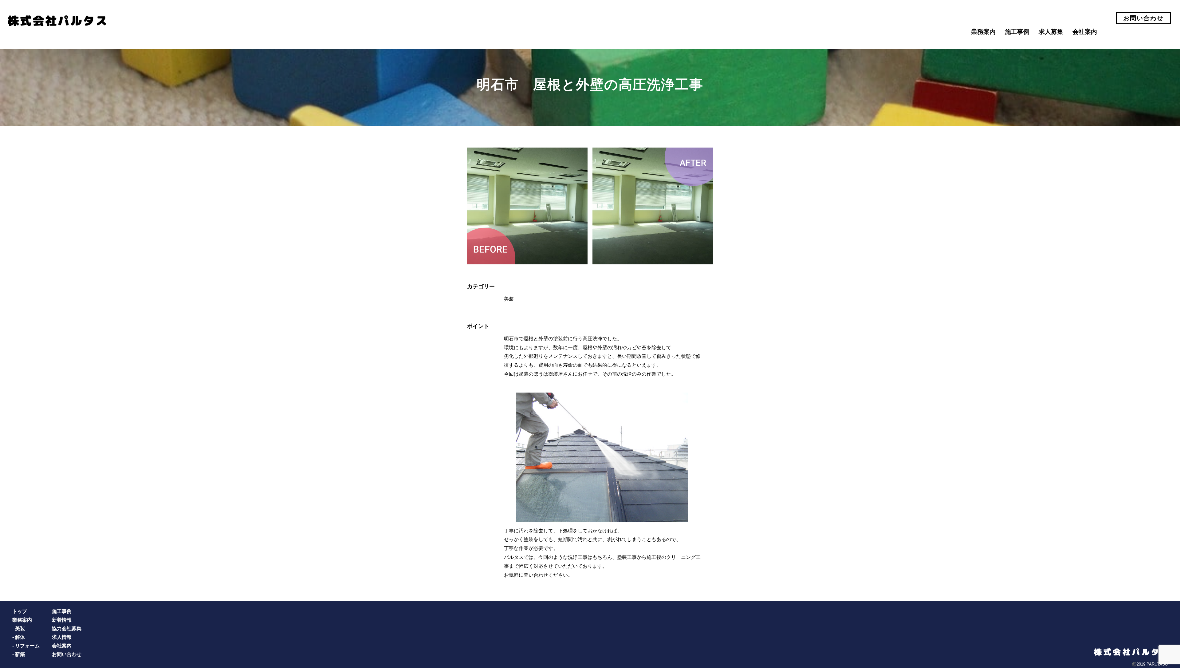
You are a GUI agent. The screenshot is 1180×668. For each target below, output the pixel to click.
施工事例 (1017, 31)
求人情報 (62, 637)
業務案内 (983, 31)
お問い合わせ (1143, 18)
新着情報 (62, 620)
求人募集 (1051, 31)
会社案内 (1084, 31)
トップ (19, 611)
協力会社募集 (66, 628)
